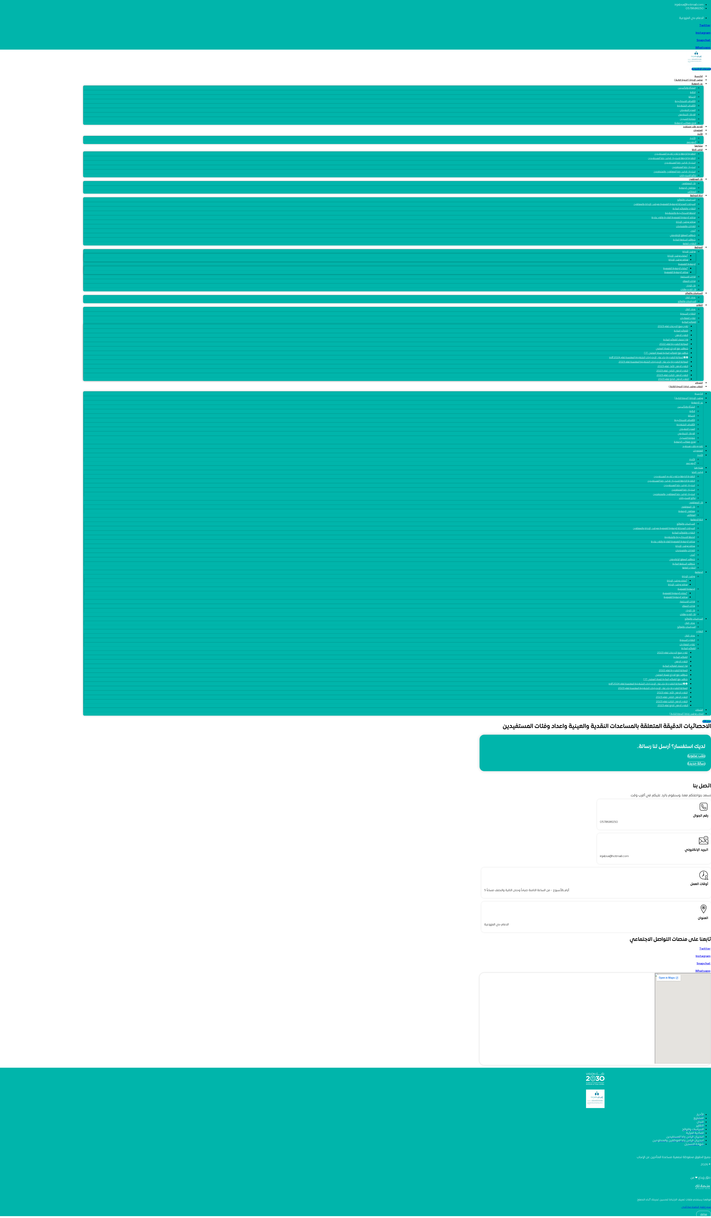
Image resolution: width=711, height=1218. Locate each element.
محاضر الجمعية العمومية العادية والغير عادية (674, 217)
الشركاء (699, 383)
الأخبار (700, 134)
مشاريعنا (699, 146)
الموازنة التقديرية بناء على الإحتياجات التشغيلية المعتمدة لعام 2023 (653, 362)
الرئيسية (699, 76)
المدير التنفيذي (688, 110)
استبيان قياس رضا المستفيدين (680, 162)
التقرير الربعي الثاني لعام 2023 (672, 370)
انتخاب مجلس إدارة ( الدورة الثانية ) (686, 386)
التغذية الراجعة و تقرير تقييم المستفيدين (675, 154)
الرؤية (693, 92)
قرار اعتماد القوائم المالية (675, 339)
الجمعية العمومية (687, 264)
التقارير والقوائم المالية (684, 208)
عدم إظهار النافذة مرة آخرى (696, 1207)
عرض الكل (690, 309)
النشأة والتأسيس (687, 88)
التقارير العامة (689, 243)
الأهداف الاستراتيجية (685, 101)
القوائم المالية (689, 322)
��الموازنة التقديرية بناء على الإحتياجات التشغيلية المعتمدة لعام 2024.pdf (648, 357)
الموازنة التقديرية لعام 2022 (673, 344)
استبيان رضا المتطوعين (684, 167)
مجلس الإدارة (689, 251)
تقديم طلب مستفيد (693, 127)
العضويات (698, 130)
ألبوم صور (691, 142)
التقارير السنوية (688, 313)
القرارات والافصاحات (686, 226)
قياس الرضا (697, 149)
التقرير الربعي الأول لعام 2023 (672, 366)
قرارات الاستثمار (688, 276)
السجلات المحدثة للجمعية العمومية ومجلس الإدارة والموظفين (664, 204)
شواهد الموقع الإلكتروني (683, 235)
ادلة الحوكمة (696, 195)
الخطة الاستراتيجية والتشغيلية (680, 213)
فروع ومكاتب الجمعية (685, 123)
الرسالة (692, 97)
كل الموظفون (696, 179)
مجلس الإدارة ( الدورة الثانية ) (688, 80)
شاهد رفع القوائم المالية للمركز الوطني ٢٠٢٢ (666, 353)
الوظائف (691, 191)
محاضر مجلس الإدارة (686, 222)
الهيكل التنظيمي (687, 114)
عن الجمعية (697, 84)
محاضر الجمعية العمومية (676, 272)
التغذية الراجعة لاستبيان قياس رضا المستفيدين (672, 158)
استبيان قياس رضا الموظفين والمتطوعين (674, 171)
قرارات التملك (689, 281)
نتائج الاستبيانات (688, 175)
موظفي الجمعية (687, 188)
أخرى (693, 231)
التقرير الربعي (681, 335)
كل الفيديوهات (688, 289)
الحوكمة (699, 247)
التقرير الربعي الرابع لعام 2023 (673, 379)
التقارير (699, 305)
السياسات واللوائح (686, 199)
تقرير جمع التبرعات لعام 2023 (673, 326)
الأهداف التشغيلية (686, 105)
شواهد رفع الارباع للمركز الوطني (672, 348)
